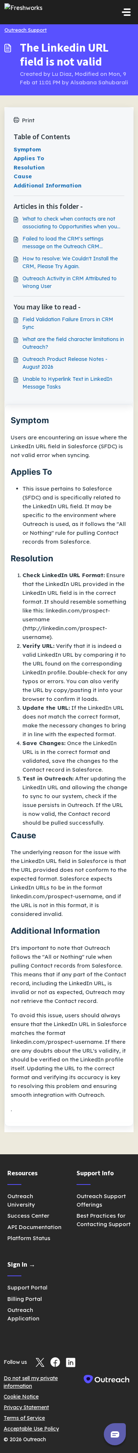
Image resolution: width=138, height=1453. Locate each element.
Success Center (28, 1215)
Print (28, 120)
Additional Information (47, 185)
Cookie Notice (21, 1396)
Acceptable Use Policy (31, 1428)
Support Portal (27, 1287)
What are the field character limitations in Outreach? (73, 343)
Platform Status (28, 1238)
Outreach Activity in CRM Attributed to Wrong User (69, 282)
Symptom (27, 149)
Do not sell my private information (31, 1382)
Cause (23, 176)
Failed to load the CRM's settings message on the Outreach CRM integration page (62, 242)
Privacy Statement (26, 1407)
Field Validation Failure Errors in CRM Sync (67, 323)
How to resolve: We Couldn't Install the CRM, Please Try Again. (70, 262)
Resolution (29, 167)
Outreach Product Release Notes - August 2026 (64, 363)
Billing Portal (24, 1298)
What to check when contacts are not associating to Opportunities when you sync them (69, 223)
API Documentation (34, 1227)
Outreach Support (25, 30)
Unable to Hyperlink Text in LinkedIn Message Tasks (67, 383)
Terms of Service (24, 1418)
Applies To (29, 158)
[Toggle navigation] (126, 12)
